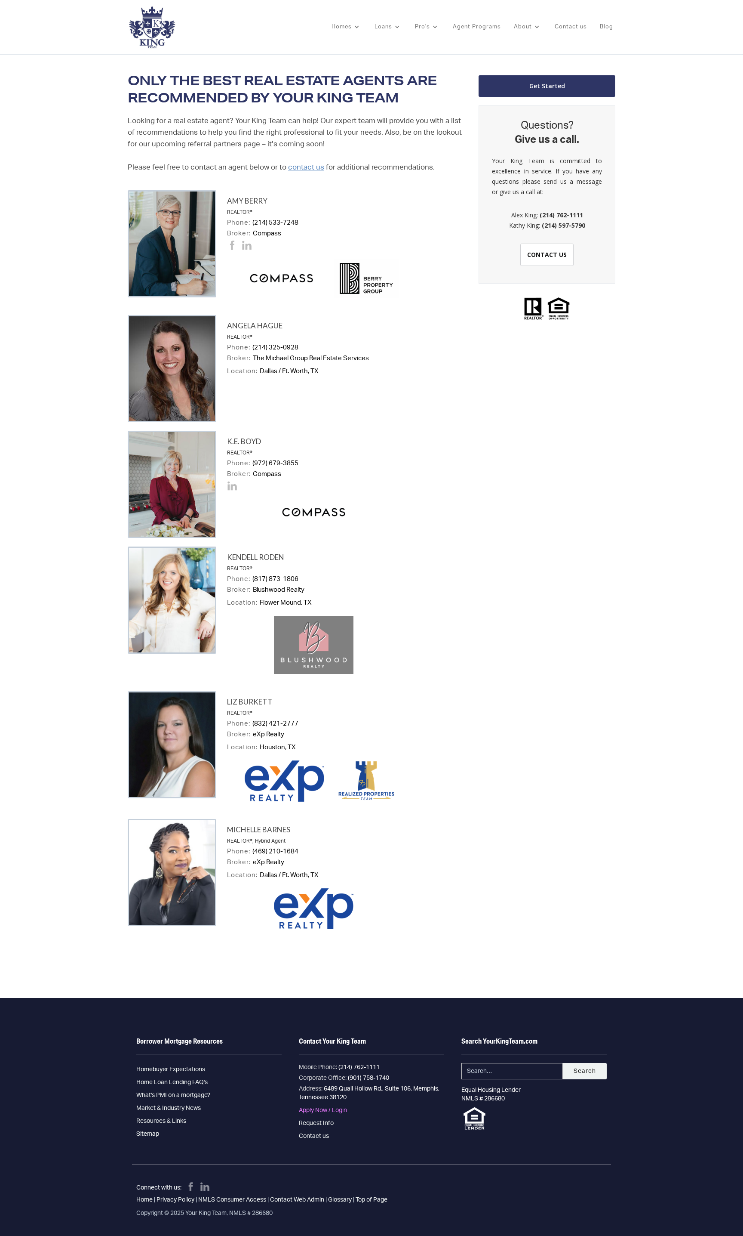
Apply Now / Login (323, 1110)
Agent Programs (477, 27)
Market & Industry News (168, 1108)
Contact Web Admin (297, 1200)
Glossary (340, 1200)
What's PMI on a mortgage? (173, 1095)
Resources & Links (161, 1121)
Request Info (316, 1123)
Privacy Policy (175, 1200)
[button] (346, 27)
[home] (149, 27)
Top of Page (371, 1200)
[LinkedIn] (205, 1187)
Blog (606, 27)
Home (144, 1200)
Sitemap (147, 1134)
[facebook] (191, 1187)
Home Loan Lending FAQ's (172, 1082)
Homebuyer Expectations (170, 1069)
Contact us (571, 27)
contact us (306, 167)
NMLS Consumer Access (232, 1200)
